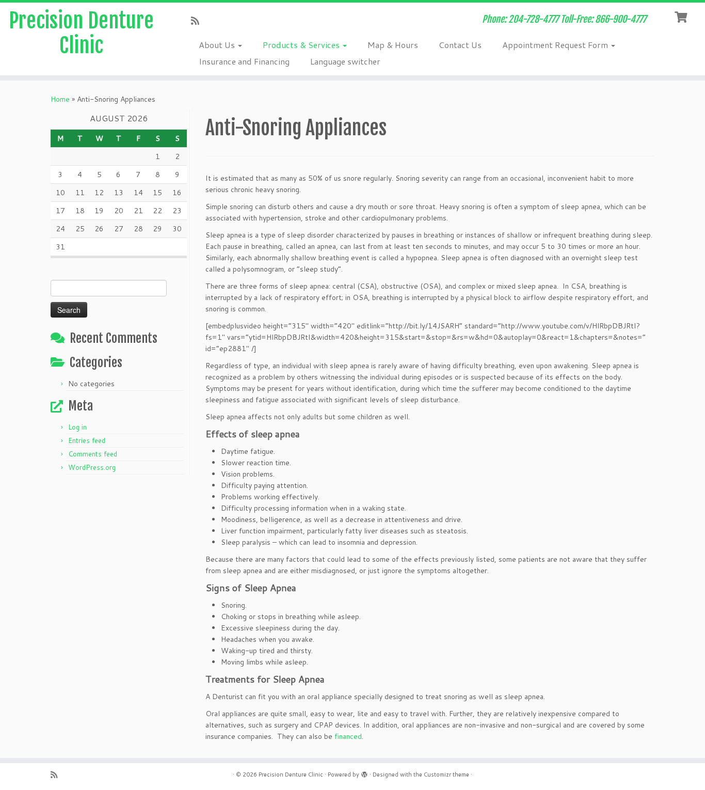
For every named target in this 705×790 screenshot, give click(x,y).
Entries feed (86, 440)
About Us (218, 45)
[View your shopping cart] (682, 16)
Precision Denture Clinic (81, 33)
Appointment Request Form (556, 45)
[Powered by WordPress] (364, 772)
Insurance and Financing (244, 61)
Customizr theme (446, 774)
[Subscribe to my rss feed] (198, 20)
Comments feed (92, 454)
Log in (77, 427)
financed (348, 736)
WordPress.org (92, 467)
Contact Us (460, 45)
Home (60, 99)
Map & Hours (392, 45)
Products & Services (302, 45)
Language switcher (345, 61)
